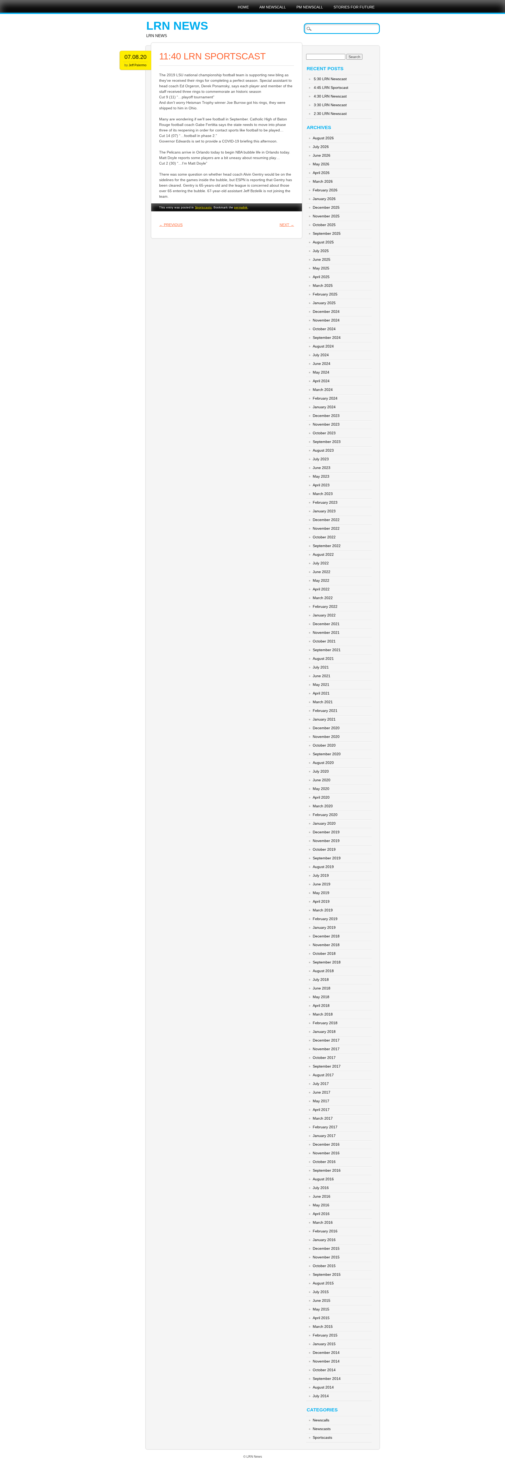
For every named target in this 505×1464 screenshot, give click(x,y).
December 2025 (326, 207)
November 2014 (326, 1361)
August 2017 (323, 1075)
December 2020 (326, 728)
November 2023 (326, 424)
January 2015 (324, 1344)
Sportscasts (203, 207)
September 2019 (327, 858)
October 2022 (324, 537)
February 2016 (325, 1231)
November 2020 (326, 736)
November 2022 (326, 528)
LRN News (177, 25)
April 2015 (321, 1318)
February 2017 (325, 1127)
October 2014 (324, 1370)
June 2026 (321, 155)
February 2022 (325, 606)
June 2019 (321, 884)
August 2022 (323, 554)
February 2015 (325, 1335)
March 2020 (323, 806)
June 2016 (321, 1196)
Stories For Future (354, 7)
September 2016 (327, 1170)
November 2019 (326, 841)
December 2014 (326, 1352)
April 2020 (321, 797)
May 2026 (321, 164)
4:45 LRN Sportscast (331, 87)
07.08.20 (135, 57)
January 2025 (324, 303)
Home (243, 7)
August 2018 (323, 971)
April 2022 (321, 589)
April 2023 (321, 485)
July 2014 (321, 1396)
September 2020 (327, 754)
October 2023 (324, 433)
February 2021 (325, 710)
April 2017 (321, 1110)
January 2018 (324, 1031)
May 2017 (321, 1101)
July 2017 (321, 1084)
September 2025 (327, 233)
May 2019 (321, 893)
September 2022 (327, 546)
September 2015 (327, 1274)
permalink (241, 207)
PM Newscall (309, 7)
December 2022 (326, 520)
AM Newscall (272, 7)
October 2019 (324, 849)
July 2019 (321, 875)
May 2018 (321, 997)
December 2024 (326, 311)
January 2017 (324, 1136)
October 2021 (324, 641)
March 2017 (323, 1118)
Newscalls (321, 1420)
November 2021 (326, 632)
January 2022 (324, 615)
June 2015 (321, 1300)
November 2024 (326, 320)
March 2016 (323, 1222)
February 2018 (325, 1023)
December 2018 (326, 936)
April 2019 (321, 901)
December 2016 (326, 1144)
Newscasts (322, 1429)
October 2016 (324, 1162)
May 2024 (321, 372)
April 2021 (321, 693)
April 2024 (321, 381)
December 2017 (326, 1040)
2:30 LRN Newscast (330, 113)
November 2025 (326, 216)
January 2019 (324, 927)
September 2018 (327, 962)
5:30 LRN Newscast (330, 79)
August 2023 (323, 450)
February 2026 (325, 190)
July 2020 (321, 771)
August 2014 (323, 1387)
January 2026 (324, 199)
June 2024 (321, 363)
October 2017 (324, 1057)
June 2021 (321, 676)
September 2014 (327, 1378)
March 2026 (323, 181)
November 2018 (326, 945)
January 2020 (324, 823)
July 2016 (321, 1188)
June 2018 (321, 988)
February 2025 (325, 294)
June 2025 (321, 259)
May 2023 (321, 476)
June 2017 (321, 1092)
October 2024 (324, 329)
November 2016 (326, 1153)
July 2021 (321, 667)
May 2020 (321, 789)
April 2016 (321, 1214)
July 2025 (321, 251)
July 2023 (321, 459)
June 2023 (321, 468)
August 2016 (323, 1179)
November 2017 (326, 1049)
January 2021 (324, 719)
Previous (171, 225)
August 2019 (323, 867)
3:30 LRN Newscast (330, 105)
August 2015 (323, 1283)
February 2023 (325, 502)
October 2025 (324, 225)
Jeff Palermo (138, 65)
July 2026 (321, 147)
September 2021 (327, 650)
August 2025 (323, 242)
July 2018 (321, 979)
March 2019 (323, 910)
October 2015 (324, 1266)
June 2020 (321, 780)
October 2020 (324, 745)
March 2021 (323, 702)
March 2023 (323, 494)
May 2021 (321, 684)
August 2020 (323, 763)
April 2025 (321, 277)
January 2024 (324, 407)
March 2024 (323, 389)
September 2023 (327, 442)
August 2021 (323, 658)
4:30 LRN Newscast (330, 96)
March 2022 (323, 598)
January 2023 (324, 511)
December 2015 (326, 1248)
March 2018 (323, 1014)
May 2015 (321, 1309)
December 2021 (326, 624)
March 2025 (323, 285)
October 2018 (324, 953)
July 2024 (321, 355)
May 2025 (321, 268)
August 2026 (323, 138)
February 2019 (325, 919)
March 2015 (323, 1326)
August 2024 (323, 346)
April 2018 (321, 1005)
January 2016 (324, 1240)
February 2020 (325, 815)
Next (287, 225)
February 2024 (325, 398)
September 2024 (327, 337)
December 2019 (326, 832)
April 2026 (321, 173)
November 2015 (326, 1257)
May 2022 (321, 580)
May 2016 (321, 1205)
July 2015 (321, 1292)
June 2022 (321, 572)
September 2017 (327, 1066)
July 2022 (321, 563)
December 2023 (326, 416)
